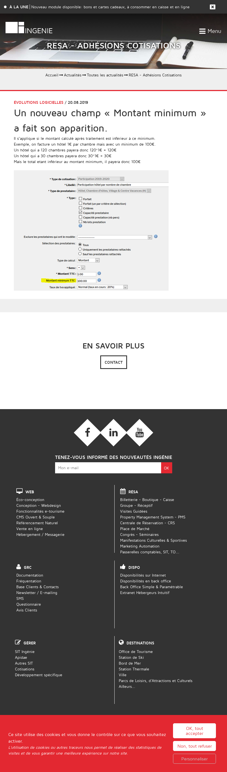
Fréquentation (28, 581)
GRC (28, 567)
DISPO (134, 567)
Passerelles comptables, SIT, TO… (149, 551)
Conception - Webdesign (38, 505)
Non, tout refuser (194, 745)
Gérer (30, 643)
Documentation (29, 575)
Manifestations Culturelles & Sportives (153, 540)
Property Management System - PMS (152, 517)
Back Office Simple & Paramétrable (151, 586)
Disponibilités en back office (145, 581)
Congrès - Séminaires (139, 534)
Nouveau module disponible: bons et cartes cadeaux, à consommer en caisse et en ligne (110, 6)
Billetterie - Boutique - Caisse (147, 499)
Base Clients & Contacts (37, 586)
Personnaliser (194, 758)
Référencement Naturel (37, 522)
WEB (29, 491)
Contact (114, 362)
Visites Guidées (133, 511)
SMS (20, 598)
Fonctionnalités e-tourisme (40, 511)
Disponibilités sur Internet (143, 575)
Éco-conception (30, 499)
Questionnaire (28, 604)
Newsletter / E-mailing (36, 592)
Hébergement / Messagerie (40, 534)
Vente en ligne (29, 528)
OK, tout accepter (194, 731)
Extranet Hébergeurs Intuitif (144, 592)
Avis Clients (26, 610)
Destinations (140, 643)
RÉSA (133, 491)
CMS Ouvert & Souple (35, 517)
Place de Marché (134, 528)
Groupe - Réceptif (136, 505)
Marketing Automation (139, 546)
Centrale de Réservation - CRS (147, 522)
